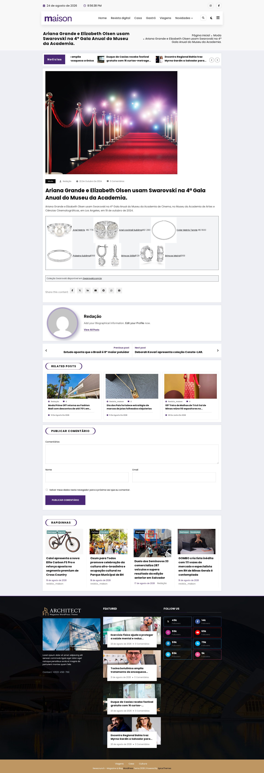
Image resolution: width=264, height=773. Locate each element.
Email (135, 469)
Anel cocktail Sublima (130, 230)
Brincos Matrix (172, 255)
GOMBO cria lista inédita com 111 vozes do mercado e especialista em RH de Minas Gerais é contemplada (195, 566)
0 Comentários (117, 181)
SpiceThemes (164, 768)
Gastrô (151, 18)
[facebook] (72, 290)
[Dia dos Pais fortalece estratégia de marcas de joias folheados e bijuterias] (132, 386)
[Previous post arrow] (46, 350)
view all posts (91, 329)
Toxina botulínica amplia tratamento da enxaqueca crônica (128, 670)
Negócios (140, 532)
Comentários (52, 441)
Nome (48, 469)
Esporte (61, 532)
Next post (140, 347)
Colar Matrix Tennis (187, 230)
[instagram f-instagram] (210, 5)
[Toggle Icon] (217, 18)
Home (102, 18)
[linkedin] (87, 290)
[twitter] (80, 290)
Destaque (51, 532)
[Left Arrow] (211, 60)
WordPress (128, 768)
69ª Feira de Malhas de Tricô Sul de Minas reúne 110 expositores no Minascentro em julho (185, 407)
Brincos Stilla (128, 255)
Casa (138, 18)
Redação (67, 181)
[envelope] (95, 290)
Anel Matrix (78, 230)
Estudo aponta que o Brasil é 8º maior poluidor (96, 352)
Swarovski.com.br (92, 278)
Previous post (121, 347)
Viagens (165, 18)
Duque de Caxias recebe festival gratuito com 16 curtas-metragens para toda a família (102, 59)
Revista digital (120, 18)
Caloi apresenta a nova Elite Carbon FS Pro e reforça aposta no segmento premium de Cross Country (62, 566)
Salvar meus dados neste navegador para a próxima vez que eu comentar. (90, 489)
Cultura (95, 532)
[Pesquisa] (203, 18)
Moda (50, 181)
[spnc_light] (211, 18)
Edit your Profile (134, 323)
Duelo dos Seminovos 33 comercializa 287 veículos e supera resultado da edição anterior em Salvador (151, 569)
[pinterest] (103, 290)
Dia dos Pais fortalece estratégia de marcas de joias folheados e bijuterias (129, 407)
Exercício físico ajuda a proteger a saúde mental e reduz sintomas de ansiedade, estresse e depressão (132, 637)
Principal (104, 532)
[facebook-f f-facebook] (219, 5)
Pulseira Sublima (81, 255)
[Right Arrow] (217, 60)
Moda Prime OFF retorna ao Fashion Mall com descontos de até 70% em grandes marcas (69, 407)
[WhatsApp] (111, 290)
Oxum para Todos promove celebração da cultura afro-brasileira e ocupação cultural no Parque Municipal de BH (107, 566)
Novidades (182, 18)
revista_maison (116, 401)
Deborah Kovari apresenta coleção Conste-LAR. (169, 352)
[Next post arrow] (218, 350)
